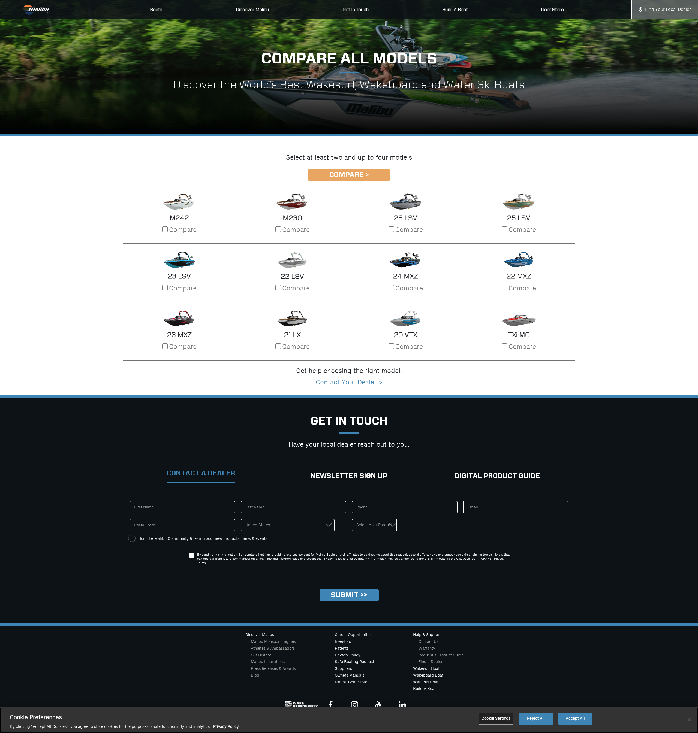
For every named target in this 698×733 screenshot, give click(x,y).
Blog (255, 675)
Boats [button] (156, 9)
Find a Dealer (431, 661)
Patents (341, 648)
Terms (201, 563)
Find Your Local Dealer (668, 9)
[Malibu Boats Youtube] (378, 706)
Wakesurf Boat (426, 668)
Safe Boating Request (354, 661)
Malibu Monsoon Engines (273, 641)
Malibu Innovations (268, 661)
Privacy (499, 559)
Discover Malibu (259, 634)
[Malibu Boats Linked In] (402, 706)
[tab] (201, 476)
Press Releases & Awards (273, 668)
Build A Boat (455, 9)
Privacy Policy (347, 655)
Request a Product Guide (441, 655)
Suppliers (343, 668)
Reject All (535, 719)
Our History (261, 655)
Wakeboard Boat (428, 675)
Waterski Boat (425, 682)
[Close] (689, 720)
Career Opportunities (353, 634)
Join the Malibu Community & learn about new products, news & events (203, 538)
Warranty (427, 648)
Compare (183, 230)
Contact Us (428, 641)
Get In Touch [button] (356, 9)
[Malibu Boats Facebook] (330, 706)
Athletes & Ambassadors (273, 648)
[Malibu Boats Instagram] (354, 706)
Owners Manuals (349, 675)
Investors (343, 641)
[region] (349, 720)
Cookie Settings (496, 719)
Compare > (349, 175)
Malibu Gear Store (351, 682)
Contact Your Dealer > (349, 382)
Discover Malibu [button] (252, 9)
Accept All (575, 719)
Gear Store (552, 9)
